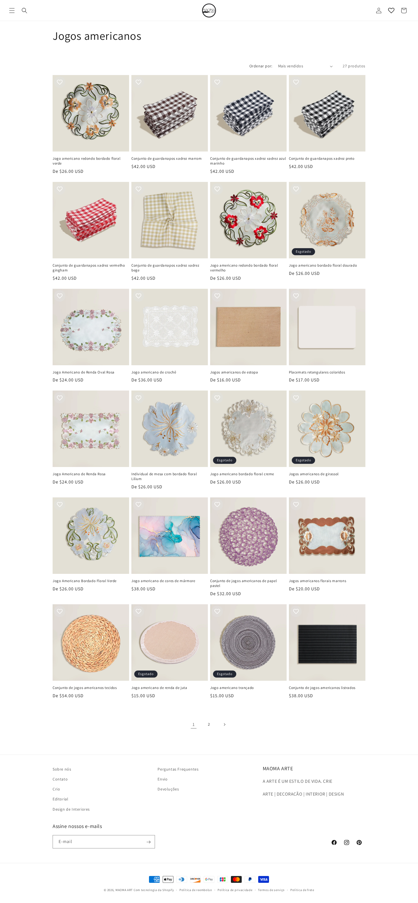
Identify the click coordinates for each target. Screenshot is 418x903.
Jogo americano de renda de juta (159, 688)
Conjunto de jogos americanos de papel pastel (243, 583)
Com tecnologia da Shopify (154, 890)
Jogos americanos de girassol (314, 474)
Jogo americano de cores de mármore (163, 581)
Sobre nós (62, 769)
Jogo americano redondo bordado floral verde (86, 161)
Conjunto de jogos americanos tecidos (85, 688)
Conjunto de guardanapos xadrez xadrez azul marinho (248, 161)
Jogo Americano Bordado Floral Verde (85, 581)
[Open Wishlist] (391, 10)
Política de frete (302, 890)
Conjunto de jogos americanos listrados (322, 688)
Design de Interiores (71, 809)
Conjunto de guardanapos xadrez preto (322, 158)
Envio (162, 779)
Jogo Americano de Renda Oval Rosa (84, 372)
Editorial (60, 799)
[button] (12, 10)
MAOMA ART (124, 890)
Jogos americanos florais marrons (317, 581)
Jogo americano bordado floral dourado (323, 265)
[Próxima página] (224, 724)
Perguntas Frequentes (178, 769)
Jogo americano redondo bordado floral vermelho (244, 268)
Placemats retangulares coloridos (317, 372)
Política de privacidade (235, 890)
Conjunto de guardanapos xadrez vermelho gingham (89, 268)
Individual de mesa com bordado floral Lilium (164, 476)
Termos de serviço (271, 890)
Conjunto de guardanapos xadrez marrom (166, 158)
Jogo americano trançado (232, 688)
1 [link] (194, 724)
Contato (60, 779)
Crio (56, 789)
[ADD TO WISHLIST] (59, 82)
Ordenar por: (260, 65)
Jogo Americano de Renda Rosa (79, 474)
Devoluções (168, 789)
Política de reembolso (195, 890)
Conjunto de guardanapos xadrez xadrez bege (165, 268)
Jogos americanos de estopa (234, 372)
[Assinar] (148, 842)
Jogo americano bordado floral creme (242, 474)
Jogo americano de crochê (153, 372)
